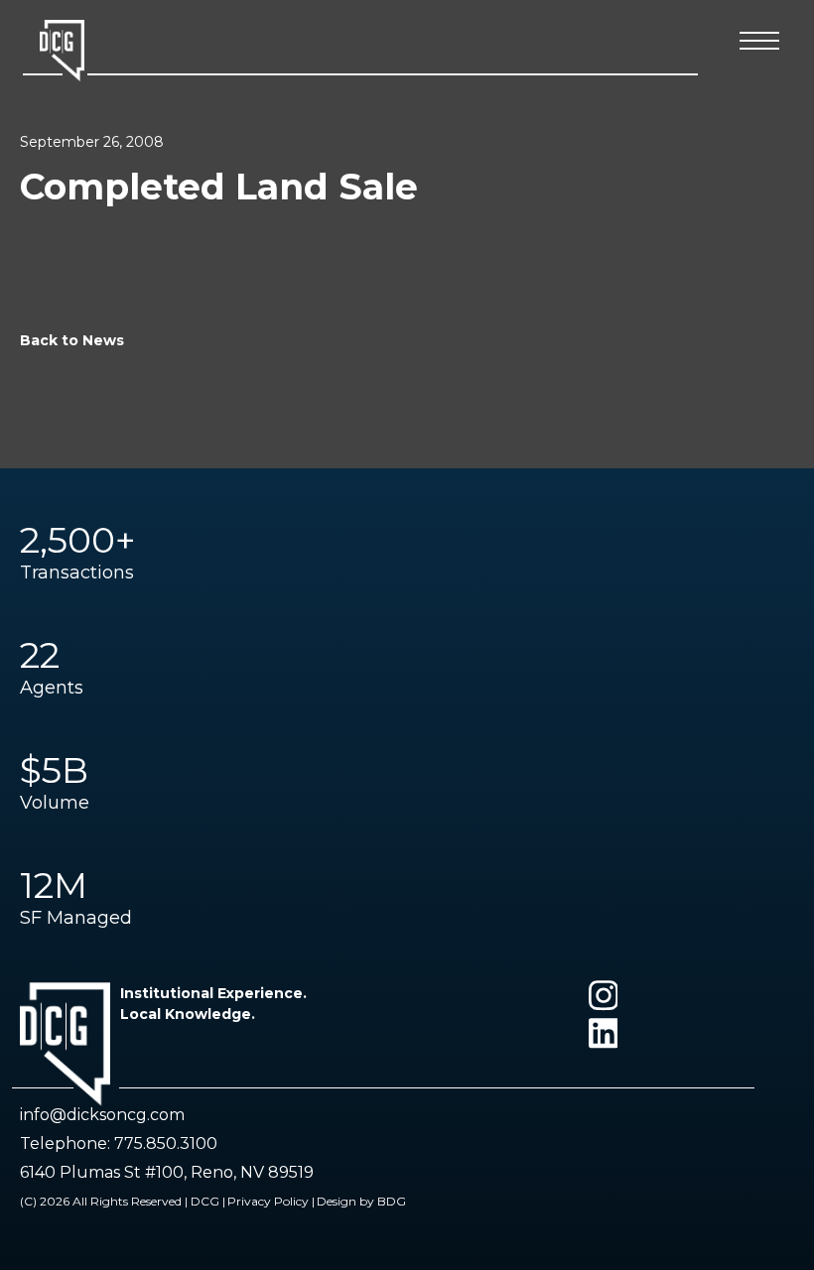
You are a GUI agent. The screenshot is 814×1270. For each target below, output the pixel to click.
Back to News (72, 340)
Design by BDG (361, 1201)
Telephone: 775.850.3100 (118, 1143)
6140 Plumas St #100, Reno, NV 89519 (167, 1172)
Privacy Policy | (271, 1201)
